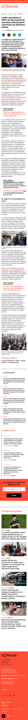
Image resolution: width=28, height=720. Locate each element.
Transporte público (17, 1)
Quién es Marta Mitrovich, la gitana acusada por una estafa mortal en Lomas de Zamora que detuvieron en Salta (14, 401)
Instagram (13, 695)
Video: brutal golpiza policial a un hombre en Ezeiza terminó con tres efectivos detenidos (14, 113)
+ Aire (3, 704)
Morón (3, 530)
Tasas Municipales (13, 362)
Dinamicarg (4, 705)
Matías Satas (9, 1)
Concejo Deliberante (9, 74)
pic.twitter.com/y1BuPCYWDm (13, 191)
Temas (15, 14)
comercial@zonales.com (7, 681)
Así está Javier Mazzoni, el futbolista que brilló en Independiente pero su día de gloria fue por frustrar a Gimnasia (13, 470)
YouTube (10, 695)
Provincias (4, 663)
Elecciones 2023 (6, 664)
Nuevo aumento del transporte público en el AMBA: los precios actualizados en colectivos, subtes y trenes (14, 411)
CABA (9, 659)
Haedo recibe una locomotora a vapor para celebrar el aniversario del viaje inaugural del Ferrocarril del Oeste (14, 391)
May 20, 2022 (7, 194)
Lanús (10, 14)
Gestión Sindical (6, 702)
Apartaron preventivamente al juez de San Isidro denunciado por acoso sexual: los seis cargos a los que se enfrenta (14, 421)
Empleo (17, 360)
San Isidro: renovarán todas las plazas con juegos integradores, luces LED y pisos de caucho (13, 288)
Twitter (7, 695)
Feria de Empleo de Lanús (9, 207)
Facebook (3, 695)
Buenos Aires (7, 459)
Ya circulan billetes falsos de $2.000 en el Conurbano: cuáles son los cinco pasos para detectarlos (14, 455)
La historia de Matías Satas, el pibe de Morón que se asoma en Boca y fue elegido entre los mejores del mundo (14, 381)
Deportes (13, 475)
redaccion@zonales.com (7, 683)
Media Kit (4, 689)
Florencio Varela (8, 445)
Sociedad (20, 14)
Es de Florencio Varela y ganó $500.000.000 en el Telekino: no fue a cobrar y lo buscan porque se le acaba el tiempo (13, 441)
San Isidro (24, 1)
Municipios (4, 14)
